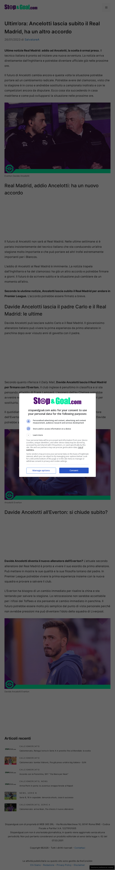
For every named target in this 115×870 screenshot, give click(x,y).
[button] (57, 435)
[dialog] (57, 435)
